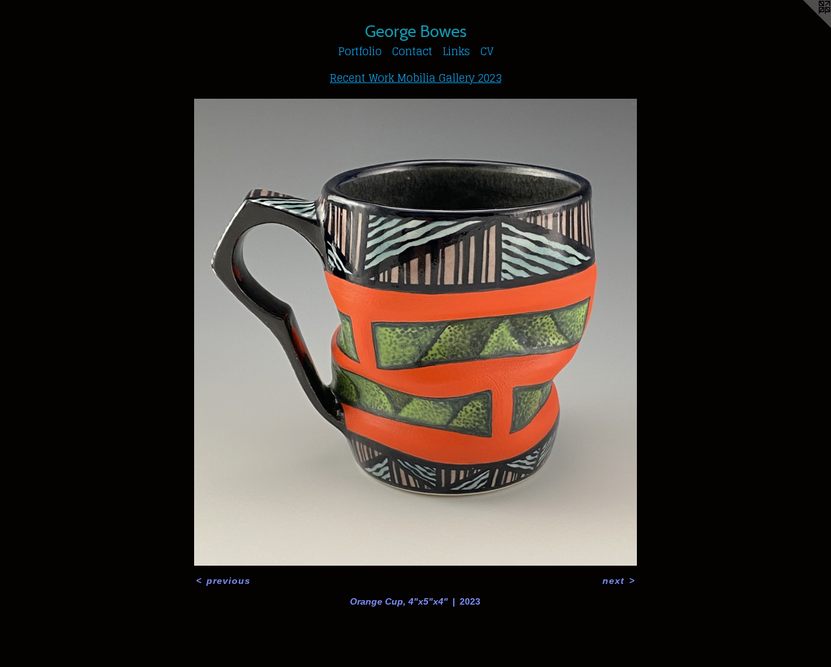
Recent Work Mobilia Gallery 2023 (415, 78)
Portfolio (360, 51)
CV (486, 51)
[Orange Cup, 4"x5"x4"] (416, 332)
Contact (412, 51)
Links (456, 51)
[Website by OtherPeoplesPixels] (805, 26)
